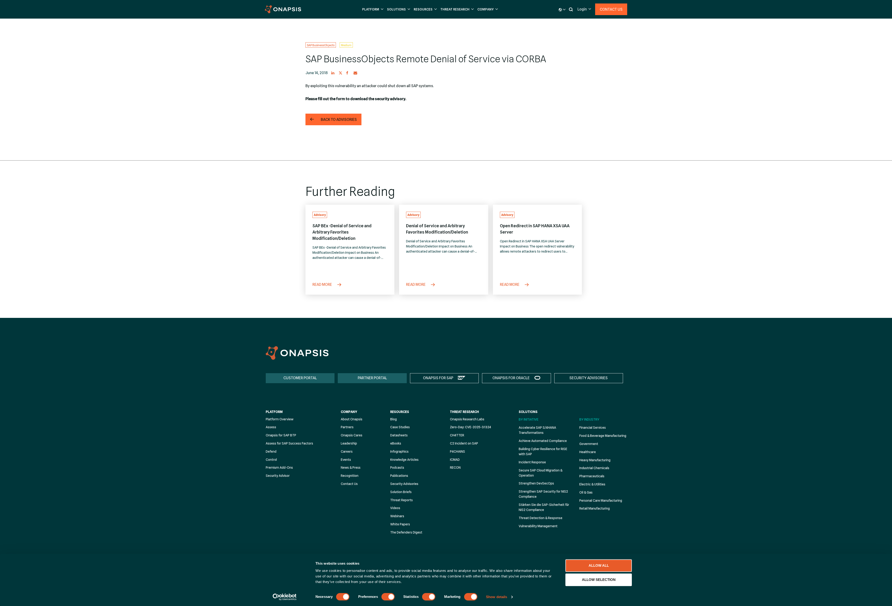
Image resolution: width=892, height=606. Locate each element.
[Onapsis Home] (297, 352)
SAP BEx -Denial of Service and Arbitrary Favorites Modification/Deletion (341, 232)
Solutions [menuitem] (528, 412)
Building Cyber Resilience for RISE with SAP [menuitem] (543, 451)
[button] (372, 9)
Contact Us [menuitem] (349, 484)
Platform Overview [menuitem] (279, 419)
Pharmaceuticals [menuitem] (591, 476)
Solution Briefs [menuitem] (401, 492)
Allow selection (599, 580)
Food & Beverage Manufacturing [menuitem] (602, 436)
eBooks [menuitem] (395, 443)
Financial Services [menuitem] (592, 427)
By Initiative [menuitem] (528, 419)
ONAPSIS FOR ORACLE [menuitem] (511, 378)
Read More (322, 284)
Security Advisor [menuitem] (278, 476)
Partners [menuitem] (347, 427)
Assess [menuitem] (271, 427)
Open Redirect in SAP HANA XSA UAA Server (535, 228)
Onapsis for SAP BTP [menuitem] (281, 435)
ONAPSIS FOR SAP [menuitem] (438, 378)
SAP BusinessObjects (320, 45)
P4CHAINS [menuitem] (457, 451)
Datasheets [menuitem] (399, 435)
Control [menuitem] (271, 459)
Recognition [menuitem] (349, 476)
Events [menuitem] (346, 459)
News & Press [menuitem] (351, 467)
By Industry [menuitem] (589, 419)
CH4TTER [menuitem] (457, 435)
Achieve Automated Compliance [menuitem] (543, 441)
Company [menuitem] (349, 412)
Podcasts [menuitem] (397, 467)
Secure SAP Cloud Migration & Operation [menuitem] (540, 472)
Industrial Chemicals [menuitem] (594, 468)
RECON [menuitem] (455, 467)
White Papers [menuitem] (400, 524)
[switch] (388, 596)
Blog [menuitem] (393, 419)
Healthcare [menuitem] (587, 452)
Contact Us (611, 9)
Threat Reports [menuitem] (401, 500)
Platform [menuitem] (274, 412)
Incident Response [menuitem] (532, 462)
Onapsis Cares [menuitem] (351, 435)
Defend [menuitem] (271, 451)
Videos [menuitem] (395, 508)
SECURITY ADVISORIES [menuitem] (588, 378)
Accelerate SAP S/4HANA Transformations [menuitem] (537, 430)
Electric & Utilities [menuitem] (592, 484)
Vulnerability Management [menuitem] (538, 526)
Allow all (599, 565)
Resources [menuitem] (399, 412)
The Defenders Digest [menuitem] (406, 532)
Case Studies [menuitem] (400, 427)
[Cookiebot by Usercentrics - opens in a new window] (284, 596)
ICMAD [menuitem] (455, 459)
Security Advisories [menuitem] (404, 484)
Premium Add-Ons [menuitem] (279, 467)
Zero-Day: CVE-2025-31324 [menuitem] (470, 427)
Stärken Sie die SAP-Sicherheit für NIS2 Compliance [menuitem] (544, 507)
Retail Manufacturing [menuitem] (594, 508)
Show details (496, 597)
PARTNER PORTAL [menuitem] (372, 378)
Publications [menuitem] (399, 476)
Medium (346, 45)
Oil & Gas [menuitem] (586, 492)
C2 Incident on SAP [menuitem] (464, 443)
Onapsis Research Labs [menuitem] (467, 419)
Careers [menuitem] (347, 451)
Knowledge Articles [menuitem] (404, 459)
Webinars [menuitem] (397, 516)
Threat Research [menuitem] (464, 412)
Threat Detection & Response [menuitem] (540, 518)
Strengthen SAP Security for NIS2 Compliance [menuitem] (543, 494)
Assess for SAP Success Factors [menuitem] (289, 443)
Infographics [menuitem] (399, 451)
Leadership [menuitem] (349, 443)
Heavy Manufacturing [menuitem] (594, 460)
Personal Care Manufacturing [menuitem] (600, 500)
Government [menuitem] (588, 444)
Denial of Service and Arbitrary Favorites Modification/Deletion (437, 228)
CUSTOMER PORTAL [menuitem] (300, 378)
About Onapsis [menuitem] (351, 419)
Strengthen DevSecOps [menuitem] (536, 483)
